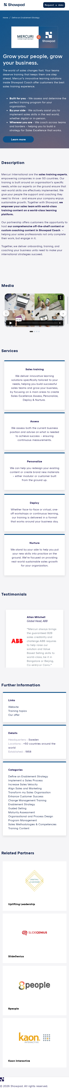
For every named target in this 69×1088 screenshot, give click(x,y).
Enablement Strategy (21, 804)
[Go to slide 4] (38, 665)
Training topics (17, 710)
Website (13, 706)
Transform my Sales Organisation (29, 792)
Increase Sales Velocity (23, 784)
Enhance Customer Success (25, 796)
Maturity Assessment (21, 812)
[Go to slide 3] (35, 665)
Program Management (22, 820)
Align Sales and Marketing (25, 788)
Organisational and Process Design (30, 816)
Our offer (14, 714)
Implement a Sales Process (25, 780)
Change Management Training (27, 800)
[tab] (31, 331)
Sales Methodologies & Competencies (32, 824)
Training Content (18, 828)
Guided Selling (17, 808)
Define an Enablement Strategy (28, 776)
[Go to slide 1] (31, 665)
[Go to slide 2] (33, 665)
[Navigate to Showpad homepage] (14, 5)
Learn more (18, 139)
